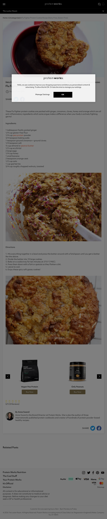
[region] (53, 88)
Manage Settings (42, 94)
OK (62, 94)
